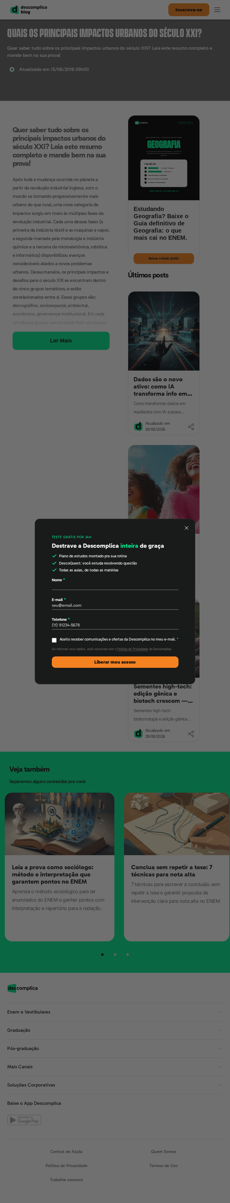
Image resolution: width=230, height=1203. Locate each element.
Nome (58, 580)
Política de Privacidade (132, 649)
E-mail (59, 599)
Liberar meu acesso (115, 662)
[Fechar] (187, 528)
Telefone (61, 619)
